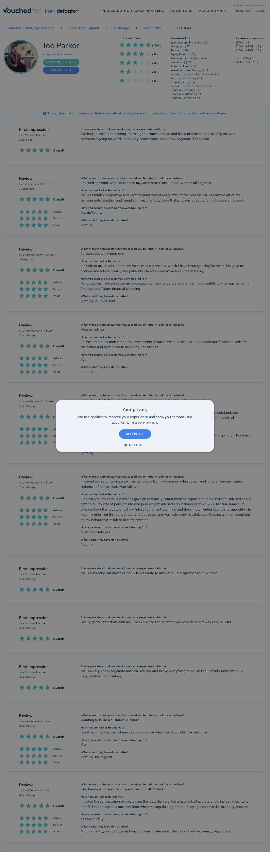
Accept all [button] (135, 434)
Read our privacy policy (144, 423)
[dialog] (135, 426)
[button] (135, 445)
